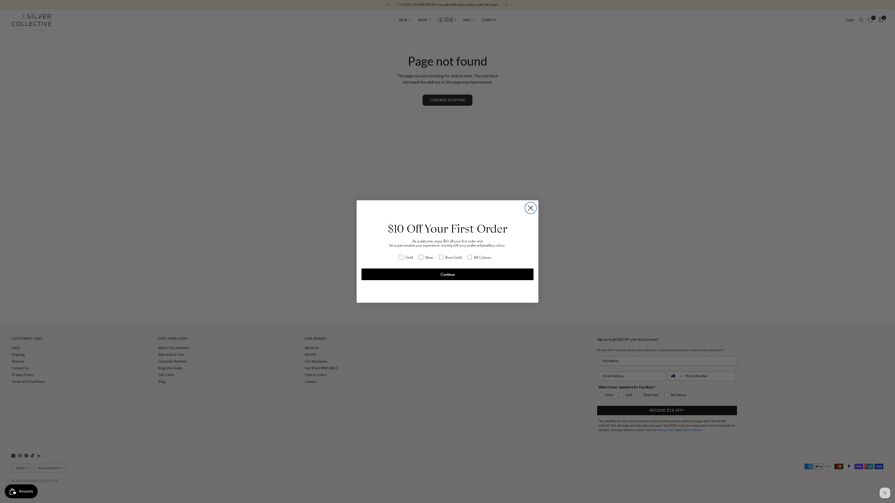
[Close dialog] (531, 208)
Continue (448, 274)
